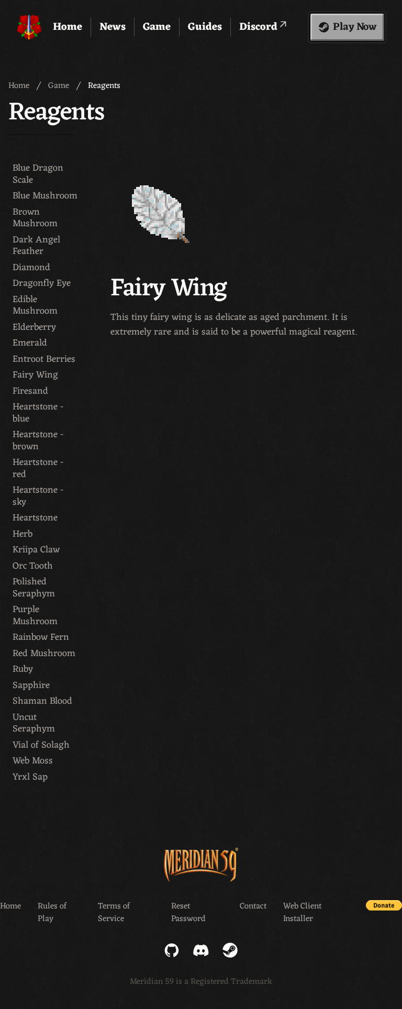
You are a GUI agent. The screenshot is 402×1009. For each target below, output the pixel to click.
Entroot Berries (44, 359)
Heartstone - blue (38, 413)
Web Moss (33, 761)
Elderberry (34, 327)
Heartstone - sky (38, 496)
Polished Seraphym (34, 588)
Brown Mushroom (35, 218)
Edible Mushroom (35, 305)
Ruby (23, 669)
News (112, 27)
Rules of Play (52, 912)
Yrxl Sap (30, 777)
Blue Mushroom (45, 196)
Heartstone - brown (38, 440)
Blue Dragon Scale (38, 174)
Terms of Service (114, 912)
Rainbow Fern (41, 637)
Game (157, 27)
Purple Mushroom (35, 615)
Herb (22, 534)
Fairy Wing (35, 375)
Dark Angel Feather (36, 246)
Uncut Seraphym (34, 723)
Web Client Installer (302, 912)
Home (67, 27)
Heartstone (35, 518)
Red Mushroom (44, 654)
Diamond (31, 268)
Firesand (30, 391)
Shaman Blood (42, 701)
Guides (205, 27)
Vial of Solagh (41, 745)
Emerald (30, 343)
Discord (259, 27)
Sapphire (31, 686)
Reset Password (188, 912)
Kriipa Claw (36, 550)
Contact (253, 907)
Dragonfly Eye (42, 283)
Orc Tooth (33, 566)
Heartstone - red (38, 468)
